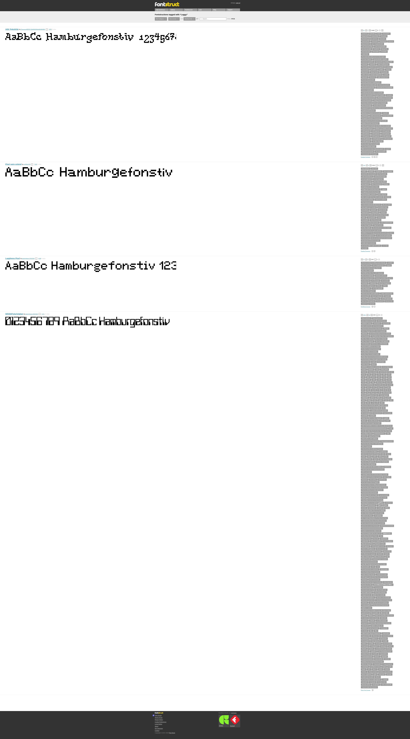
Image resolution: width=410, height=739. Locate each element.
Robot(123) (365, 479)
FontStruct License (365, 306)
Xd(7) (363, 431)
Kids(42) (364, 643)
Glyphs (221, 726)
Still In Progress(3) (366, 446)
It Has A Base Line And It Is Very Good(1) (372, 500)
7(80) (383, 387)
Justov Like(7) (386, 477)
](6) (385, 390)
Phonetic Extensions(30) (368, 79)
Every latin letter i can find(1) (369, 408)
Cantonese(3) (365, 69)
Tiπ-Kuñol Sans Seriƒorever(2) (369, 492)
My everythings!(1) (366, 413)
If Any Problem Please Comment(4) (370, 571)
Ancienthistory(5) (380, 648)
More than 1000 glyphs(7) (368, 291)
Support (230, 10)
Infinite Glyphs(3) (387, 582)
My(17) (374, 669)
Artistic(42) (373, 651)
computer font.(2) (366, 595)
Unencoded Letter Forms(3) (369, 589)
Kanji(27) (364, 171)
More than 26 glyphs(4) (367, 275)
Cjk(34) (379, 33)
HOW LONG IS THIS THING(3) (369, 438)
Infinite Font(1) (365, 364)
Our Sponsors (159, 728)
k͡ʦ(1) (371, 612)
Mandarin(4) (383, 41)
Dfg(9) (378, 397)
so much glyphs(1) (366, 179)
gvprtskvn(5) (365, 612)
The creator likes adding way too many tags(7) (373, 56)
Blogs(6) (364, 648)
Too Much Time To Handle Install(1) (370, 354)
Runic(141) (372, 77)
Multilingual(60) (388, 61)
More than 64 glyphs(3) (384, 283)
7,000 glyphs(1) (366, 136)
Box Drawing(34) (382, 102)
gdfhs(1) (373, 397)
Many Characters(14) (376, 184)
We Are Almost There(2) (382, 215)
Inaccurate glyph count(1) (378, 546)
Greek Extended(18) (384, 85)
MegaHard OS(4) (373, 395)
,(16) (377, 402)
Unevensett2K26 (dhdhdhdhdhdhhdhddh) (33, 29)
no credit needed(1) (382, 620)
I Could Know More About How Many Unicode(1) (374, 520)
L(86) (363, 377)
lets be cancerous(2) (374, 579)
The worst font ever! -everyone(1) (370, 569)
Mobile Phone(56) (366, 559)
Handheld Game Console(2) (380, 559)
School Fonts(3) (387, 643)
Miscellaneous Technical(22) (385, 97)
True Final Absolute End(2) (384, 651)
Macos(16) (370, 677)
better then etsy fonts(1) (368, 454)
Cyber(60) (387, 659)
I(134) (379, 374)
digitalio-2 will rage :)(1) (376, 625)
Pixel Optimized (366, 168)
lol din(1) (364, 507)
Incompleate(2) (383, 451)
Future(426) (379, 384)
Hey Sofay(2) (365, 410)
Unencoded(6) (378, 587)
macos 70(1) (388, 382)
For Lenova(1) (385, 280)
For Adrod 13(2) (366, 280)
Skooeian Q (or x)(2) (382, 548)
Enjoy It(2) (375, 538)
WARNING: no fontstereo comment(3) (371, 367)
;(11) (363, 392)
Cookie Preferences (160, 722)
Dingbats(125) (365, 108)
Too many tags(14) (366, 59)
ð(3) (384, 408)
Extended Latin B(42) (380, 278)
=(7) (377, 390)
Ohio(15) (364, 372)
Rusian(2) (383, 212)
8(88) (388, 387)
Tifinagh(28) (365, 115)
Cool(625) (385, 418)
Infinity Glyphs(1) (384, 395)
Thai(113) (388, 69)
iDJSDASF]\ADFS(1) (379, 433)
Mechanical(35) (365, 566)
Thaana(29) (365, 67)
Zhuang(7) (374, 154)
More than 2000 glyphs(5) (368, 301)
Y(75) (363, 382)
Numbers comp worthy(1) (385, 671)
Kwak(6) (364, 677)
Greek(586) (384, 51)
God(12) (387, 669)
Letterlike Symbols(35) (367, 95)
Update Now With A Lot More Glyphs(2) (371, 418)
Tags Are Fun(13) (378, 225)
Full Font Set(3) (366, 361)
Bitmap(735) (384, 49)
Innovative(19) (383, 638)
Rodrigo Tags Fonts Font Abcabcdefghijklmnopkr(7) (374, 356)
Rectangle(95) (365, 641)
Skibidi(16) (370, 369)
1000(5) (378, 285)
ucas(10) (386, 74)
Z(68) (368, 382)
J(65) (384, 374)
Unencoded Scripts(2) (367, 587)
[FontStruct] (169, 6)
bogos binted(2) (387, 413)
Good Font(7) (386, 323)
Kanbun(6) (384, 120)
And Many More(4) (373, 420)
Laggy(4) (387, 149)
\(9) (389, 390)
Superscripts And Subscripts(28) (384, 87)
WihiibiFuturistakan (14, 314)
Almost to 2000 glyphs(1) (368, 548)
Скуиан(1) (364, 303)
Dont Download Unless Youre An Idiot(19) (380, 333)
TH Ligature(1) (378, 515)
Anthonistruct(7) (377, 413)
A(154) (381, 372)
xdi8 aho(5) (381, 674)
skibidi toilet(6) (384, 369)
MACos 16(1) (380, 382)
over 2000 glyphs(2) (386, 298)
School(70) (378, 643)
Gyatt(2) (364, 369)
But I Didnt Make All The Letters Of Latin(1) (372, 513)
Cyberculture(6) (378, 659)
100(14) (376, 459)
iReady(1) (377, 656)
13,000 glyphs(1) (387, 138)
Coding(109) (365, 666)
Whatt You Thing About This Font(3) (384, 615)
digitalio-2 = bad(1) (366, 607)
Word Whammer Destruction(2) (380, 605)
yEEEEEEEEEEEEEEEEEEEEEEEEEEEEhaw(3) (374, 428)
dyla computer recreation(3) (368, 320)
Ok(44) (387, 420)
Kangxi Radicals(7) (387, 115)
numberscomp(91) (366, 605)
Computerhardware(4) (367, 659)
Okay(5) (364, 497)
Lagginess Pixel (12, 258)
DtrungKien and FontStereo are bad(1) (371, 477)
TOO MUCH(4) (365, 343)
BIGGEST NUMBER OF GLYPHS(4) (371, 346)
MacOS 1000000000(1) (368, 384)
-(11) (373, 390)
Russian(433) (384, 538)
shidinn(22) (383, 618)
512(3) (385, 456)
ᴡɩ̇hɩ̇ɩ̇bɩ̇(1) (364, 615)
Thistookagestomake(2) (387, 441)
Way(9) (363, 669)
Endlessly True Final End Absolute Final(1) (372, 661)
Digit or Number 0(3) (379, 556)
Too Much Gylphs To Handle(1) (369, 351)
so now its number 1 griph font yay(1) (371, 245)
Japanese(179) (365, 41)
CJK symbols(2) (371, 217)
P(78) (384, 377)
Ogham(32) (365, 77)
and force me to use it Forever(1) (370, 525)
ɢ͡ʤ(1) (386, 612)
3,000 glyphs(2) (386, 131)
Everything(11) (380, 361)
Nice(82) (386, 554)
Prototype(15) (384, 628)
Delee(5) (373, 364)
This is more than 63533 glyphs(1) (370, 293)
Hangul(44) (383, 36)
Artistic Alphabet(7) (375, 641)
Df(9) (383, 397)
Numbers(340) (381, 217)
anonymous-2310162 (28, 258)
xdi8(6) (375, 674)
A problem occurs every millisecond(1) (371, 530)
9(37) (363, 390)
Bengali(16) (374, 69)
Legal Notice (158, 724)
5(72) (373, 387)
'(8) (367, 392)
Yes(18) (382, 420)
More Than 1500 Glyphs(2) (368, 464)
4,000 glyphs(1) (366, 133)
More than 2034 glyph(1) (368, 597)
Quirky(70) (364, 33)
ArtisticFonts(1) (382, 479)
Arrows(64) (389, 95)
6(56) (378, 387)
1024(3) (364, 459)
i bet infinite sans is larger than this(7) (371, 423)
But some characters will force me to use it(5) (373, 523)
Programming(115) (387, 664)
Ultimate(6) (364, 333)
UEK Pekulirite (12, 29)
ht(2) (386, 400)
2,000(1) (377, 298)
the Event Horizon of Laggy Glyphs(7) (371, 267)
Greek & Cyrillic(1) (387, 541)
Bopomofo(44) (365, 44)
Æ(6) (373, 382)
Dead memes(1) (386, 392)
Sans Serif (374, 168)
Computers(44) (377, 664)
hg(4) (363, 402)
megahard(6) (386, 633)
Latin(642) (390, 262)
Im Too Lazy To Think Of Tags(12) (370, 482)
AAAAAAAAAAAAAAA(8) (386, 525)
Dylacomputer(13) (377, 318)
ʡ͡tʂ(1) (371, 630)
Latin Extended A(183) (380, 176)
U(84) (374, 379)
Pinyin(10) (364, 38)
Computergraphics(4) (367, 656)
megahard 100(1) (366, 636)
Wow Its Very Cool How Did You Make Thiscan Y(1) (374, 405)
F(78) (369, 374)
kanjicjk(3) (371, 171)
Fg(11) (363, 400)
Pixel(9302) (376, 49)
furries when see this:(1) (368, 600)
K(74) (389, 374)
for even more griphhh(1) (368, 235)
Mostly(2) (386, 184)
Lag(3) (373, 361)
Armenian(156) (379, 61)
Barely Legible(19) (366, 674)
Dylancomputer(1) (366, 318)
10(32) (382, 454)
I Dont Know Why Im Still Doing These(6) (372, 449)
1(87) (385, 384)
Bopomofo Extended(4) (367, 151)
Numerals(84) (365, 220)
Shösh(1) (364, 671)
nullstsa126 (27, 164)
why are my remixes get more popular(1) (381, 238)
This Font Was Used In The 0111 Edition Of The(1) (374, 487)
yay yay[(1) (364, 248)
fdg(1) (391, 400)
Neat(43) (380, 554)
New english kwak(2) (367, 592)
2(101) (390, 384)
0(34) (368, 390)
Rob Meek (172, 733)
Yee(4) (390, 428)
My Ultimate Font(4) (375, 666)
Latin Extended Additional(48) (369, 85)
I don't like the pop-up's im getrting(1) (378, 602)
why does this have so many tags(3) (381, 227)
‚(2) (375, 392)
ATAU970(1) (387, 466)
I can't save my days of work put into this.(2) (373, 469)
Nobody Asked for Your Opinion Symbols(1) (372, 502)
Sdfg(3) (369, 400)
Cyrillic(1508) (365, 54)
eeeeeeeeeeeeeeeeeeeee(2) (369, 561)
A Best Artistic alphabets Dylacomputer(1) (380, 623)
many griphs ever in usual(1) (369, 207)
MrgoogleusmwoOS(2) (367, 543)
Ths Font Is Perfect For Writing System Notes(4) (373, 262)
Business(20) (365, 651)
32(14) (363, 456)
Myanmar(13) (365, 72)
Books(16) (370, 648)
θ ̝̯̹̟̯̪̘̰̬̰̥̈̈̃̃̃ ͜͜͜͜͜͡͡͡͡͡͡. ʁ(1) (385, 505)
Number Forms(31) (379, 95)
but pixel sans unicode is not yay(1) (370, 240)
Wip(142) (386, 328)
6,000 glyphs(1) (386, 133)
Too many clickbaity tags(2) (368, 146)
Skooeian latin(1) (366, 684)
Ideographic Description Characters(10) (371, 118)
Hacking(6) (384, 656)
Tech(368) (370, 643)
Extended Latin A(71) (381, 275)
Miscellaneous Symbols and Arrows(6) (371, 113)
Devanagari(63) (380, 67)
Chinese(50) (375, 41)
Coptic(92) (385, 113)
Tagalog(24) (373, 209)
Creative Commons (365, 157)
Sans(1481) (365, 174)
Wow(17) (364, 420)
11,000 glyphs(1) (366, 138)
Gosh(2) (380, 669)
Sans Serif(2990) (388, 171)
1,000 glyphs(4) (366, 131)
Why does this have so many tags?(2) (371, 230)
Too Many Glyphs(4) (377, 141)
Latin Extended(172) (367, 176)
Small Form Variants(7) (367, 128)
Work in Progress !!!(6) (367, 331)
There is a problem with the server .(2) (371, 533)
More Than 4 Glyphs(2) (367, 341)
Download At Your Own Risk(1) (369, 451)
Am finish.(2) (389, 502)
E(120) (363, 374)
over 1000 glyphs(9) (377, 288)
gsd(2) (388, 397)
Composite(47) (374, 646)
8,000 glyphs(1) (376, 136)
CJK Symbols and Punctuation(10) (370, 120)
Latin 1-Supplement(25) (377, 44)
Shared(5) (364, 579)
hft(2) (368, 402)
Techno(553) (373, 479)
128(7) (374, 456)
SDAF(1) (364, 436)
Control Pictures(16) (367, 100)
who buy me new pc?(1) (381, 232)
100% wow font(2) (366, 472)
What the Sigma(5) (366, 664)
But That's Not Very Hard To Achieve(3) (371, 582)
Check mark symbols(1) (380, 592)
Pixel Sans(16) (382, 174)
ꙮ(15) (363, 505)
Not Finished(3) (365, 336)
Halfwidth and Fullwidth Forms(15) (383, 128)
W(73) (384, 379)
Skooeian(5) (380, 301)
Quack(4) (389, 674)
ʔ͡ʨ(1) (376, 630)
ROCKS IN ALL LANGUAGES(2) (379, 343)
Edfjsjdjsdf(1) (365, 397)
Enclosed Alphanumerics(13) (369, 102)
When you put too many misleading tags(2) (372, 149)
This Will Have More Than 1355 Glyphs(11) (372, 273)
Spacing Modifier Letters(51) (380, 59)
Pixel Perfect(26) (366, 51)
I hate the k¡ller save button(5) (369, 687)
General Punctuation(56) (368, 87)
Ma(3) (377, 454)
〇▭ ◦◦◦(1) (385, 245)
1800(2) (387, 507)
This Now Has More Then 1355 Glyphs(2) (372, 443)
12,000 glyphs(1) (377, 138)
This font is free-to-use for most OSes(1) (372, 328)
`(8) (371, 392)
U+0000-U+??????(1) (367, 232)
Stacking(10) (383, 646)
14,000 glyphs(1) (366, 141)
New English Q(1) (382, 589)
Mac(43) (378, 677)
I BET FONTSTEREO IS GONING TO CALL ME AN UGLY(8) (377, 425)
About (156, 726)
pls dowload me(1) (382, 207)
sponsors (233, 713)
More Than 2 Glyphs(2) (380, 338)
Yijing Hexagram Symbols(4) (369, 125)
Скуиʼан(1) (371, 303)
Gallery (173, 10)
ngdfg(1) (380, 400)
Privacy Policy (159, 720)
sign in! (238, 3)
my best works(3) (384, 495)
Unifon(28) (364, 602)
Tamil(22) (381, 69)
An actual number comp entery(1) (370, 618)
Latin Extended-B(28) (380, 46)
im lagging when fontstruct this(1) (370, 186)
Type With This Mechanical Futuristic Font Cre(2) (374, 564)
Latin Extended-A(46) (367, 46)
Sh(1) (374, 400)
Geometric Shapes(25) (379, 105)
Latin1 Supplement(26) (386, 222)
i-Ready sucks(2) (373, 671)
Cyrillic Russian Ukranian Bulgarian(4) (371, 633)
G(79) (374, 374)
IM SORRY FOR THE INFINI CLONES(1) (372, 466)
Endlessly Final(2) (366, 653)
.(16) (379, 392)
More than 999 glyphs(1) (368, 285)
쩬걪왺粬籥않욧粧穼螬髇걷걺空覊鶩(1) (383, 584)
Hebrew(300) (375, 51)
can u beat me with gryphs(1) (383, 235)
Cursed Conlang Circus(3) (368, 574)
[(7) (381, 390)
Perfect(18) (364, 64)
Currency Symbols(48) (367, 90)
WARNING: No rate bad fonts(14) (370, 628)
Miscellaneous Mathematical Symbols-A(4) (381, 108)
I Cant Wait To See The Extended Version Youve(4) (374, 474)
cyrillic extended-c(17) (383, 77)
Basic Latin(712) (373, 38)
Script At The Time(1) (367, 515)
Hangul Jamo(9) (375, 72)
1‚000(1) (385, 285)
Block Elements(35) (366, 105)
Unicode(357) (386, 33)
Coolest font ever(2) (382, 574)
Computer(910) (383, 653)
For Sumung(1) (375, 280)
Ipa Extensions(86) (366, 49)
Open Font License (365, 690)
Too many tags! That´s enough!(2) (370, 143)
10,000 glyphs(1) (386, 136)
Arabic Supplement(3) (383, 64)
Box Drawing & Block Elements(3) (370, 222)
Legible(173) (374, 638)
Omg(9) (384, 666)
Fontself (232, 726)
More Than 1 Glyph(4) (367, 270)
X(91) (389, 379)
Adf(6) (388, 433)
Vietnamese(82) (366, 154)
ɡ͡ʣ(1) (376, 612)
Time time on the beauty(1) (383, 597)
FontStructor (189, 10)
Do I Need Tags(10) (367, 225)
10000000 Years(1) (366, 323)
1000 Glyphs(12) (366, 288)
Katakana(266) (375, 36)
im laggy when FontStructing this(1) (370, 189)
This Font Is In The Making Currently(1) (371, 551)
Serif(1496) (372, 33)
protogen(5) (365, 623)
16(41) (388, 454)
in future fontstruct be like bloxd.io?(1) (371, 204)
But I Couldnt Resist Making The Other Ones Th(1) (374, 518)
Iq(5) (387, 556)
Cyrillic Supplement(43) (386, 293)
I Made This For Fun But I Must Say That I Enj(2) (379, 431)
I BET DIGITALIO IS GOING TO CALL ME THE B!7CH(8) (376, 610)
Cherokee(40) (384, 72)
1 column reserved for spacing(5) (379, 410)
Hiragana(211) (365, 36)
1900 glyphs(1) (365, 546)
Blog (214, 10)
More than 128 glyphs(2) (368, 461)
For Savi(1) (364, 630)
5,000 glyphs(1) (376, 133)
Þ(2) (379, 408)
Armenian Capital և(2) (377, 296)
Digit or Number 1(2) (367, 556)
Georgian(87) (376, 684)
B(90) (386, 372)
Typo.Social (158, 715)
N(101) (373, 377)
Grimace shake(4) (373, 372)
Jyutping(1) (389, 67)
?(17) (373, 566)
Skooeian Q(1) (388, 301)
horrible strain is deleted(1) (368, 243)
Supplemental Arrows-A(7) (368, 110)
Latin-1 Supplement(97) (378, 265)
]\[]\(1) (382, 402)
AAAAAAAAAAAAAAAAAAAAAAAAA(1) (372, 528)
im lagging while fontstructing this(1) (370, 191)
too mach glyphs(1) (378, 179)
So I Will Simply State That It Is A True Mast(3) (373, 510)
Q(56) (389, 377)
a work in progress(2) (380, 331)
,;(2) (373, 402)
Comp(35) (380, 507)
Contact (157, 730)
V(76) (379, 379)
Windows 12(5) (376, 636)
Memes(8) (364, 395)
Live (200, 10)
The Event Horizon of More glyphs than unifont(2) (374, 359)
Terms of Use (158, 717)
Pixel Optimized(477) (367, 202)
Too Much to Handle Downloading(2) (371, 349)
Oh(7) (369, 669)
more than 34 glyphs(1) (382, 461)
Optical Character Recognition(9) (382, 100)
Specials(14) (365, 209)
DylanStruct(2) (365, 625)
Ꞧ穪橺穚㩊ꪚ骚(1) (387, 533)
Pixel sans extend (13, 164)
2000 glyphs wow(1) (367, 577)
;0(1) (381, 536)
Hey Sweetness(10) (380, 151)
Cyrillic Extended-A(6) (375, 115)
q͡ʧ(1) (382, 612)
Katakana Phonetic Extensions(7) (370, 123)
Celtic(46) (372, 620)
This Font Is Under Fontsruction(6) (370, 441)
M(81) (368, 377)
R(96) (363, 379)
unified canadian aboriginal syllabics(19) (372, 74)
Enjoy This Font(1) (366, 538)
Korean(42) (382, 38)
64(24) (369, 456)
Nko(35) (372, 67)
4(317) (368, 387)
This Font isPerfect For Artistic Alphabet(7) (372, 489)
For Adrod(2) (372, 682)
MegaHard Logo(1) (379, 543)
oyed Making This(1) (367, 433)
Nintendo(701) (386, 551)
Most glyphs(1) (365, 184)
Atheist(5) (388, 648)
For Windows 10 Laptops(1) (369, 554)
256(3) (380, 456)
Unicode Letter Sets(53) (368, 215)
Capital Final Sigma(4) (373, 436)
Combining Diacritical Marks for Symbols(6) (372, 92)
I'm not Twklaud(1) (387, 367)
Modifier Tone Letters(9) (384, 125)
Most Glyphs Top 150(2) (380, 181)
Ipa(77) (390, 278)
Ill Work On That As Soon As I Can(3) (377, 497)
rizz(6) (377, 369)
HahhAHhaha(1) (371, 505)
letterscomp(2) (384, 569)
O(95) (379, 377)
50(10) (369, 459)
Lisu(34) (364, 298)
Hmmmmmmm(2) (382, 320)
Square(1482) (365, 638)
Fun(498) (385, 641)
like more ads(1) (387, 204)
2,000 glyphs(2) (376, 131)
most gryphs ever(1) (367, 181)
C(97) (391, 372)
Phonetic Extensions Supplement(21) (371, 82)
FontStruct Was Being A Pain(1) (369, 536)
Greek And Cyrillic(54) (381, 199)
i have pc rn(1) (365, 238)
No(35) (390, 666)
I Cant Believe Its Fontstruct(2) (383, 600)
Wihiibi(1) (370, 615)
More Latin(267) (366, 197)
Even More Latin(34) (377, 197)
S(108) (368, 379)
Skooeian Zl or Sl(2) (367, 584)
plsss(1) (391, 232)
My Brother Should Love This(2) (370, 495)
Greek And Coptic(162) (367, 61)
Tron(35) (375, 653)
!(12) (378, 566)
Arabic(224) (372, 64)
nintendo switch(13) (387, 636)
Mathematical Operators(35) (369, 97)
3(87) (363, 387)
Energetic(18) (365, 646)
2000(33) (370, 298)
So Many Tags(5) (366, 227)
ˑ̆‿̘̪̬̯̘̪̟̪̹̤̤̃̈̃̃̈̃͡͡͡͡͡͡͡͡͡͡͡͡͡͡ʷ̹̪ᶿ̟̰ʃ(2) (379, 505)
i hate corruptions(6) (386, 684)
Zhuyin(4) (390, 41)
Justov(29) (364, 682)
